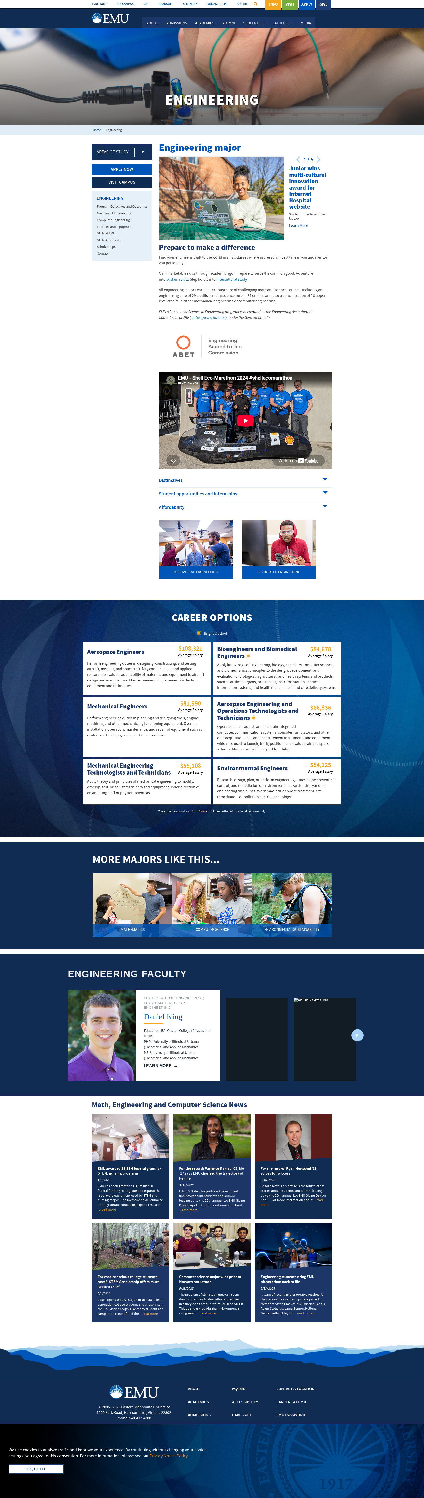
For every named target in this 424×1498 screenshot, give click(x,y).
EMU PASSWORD (290, 1415)
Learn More (298, 226)
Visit (290, 5)
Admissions (176, 23)
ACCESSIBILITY (245, 1402)
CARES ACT (241, 1415)
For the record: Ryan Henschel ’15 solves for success (289, 1171)
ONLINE (242, 4)
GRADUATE (166, 4)
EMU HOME (99, 4)
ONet (202, 811)
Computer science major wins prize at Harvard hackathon (210, 1279)
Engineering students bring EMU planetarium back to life (287, 1279)
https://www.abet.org (209, 318)
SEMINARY (190, 4)
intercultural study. (232, 280)
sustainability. (177, 280)
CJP (146, 4)
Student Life (254, 23)
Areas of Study (112, 152)
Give (323, 5)
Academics (204, 23)
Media (306, 23)
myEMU (239, 1389)
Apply (306, 5)
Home (97, 130)
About (152, 23)
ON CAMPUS (125, 4)
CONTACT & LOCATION (295, 1389)
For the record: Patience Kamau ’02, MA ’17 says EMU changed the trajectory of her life (211, 1174)
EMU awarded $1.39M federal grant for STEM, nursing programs (129, 1171)
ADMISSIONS (199, 1415)
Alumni (228, 23)
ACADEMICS (198, 1402)
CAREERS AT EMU (291, 1402)
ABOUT (194, 1389)
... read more (107, 1210)
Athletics (283, 23)
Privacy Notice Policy (168, 1456)
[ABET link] (207, 346)
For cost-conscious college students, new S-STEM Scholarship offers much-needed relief (129, 1282)
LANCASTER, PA (217, 4)
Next (357, 1035)
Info (273, 5)
